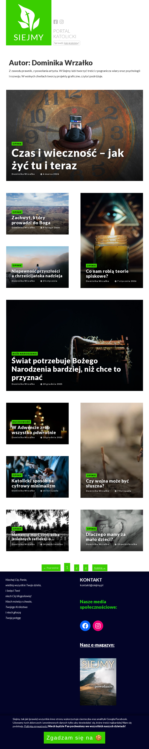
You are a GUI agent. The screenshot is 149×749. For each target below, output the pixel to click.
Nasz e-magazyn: (97, 644)
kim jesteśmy (71, 42)
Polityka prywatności (36, 726)
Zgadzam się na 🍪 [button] (74, 738)
